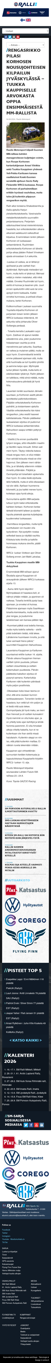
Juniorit (24, 1325)
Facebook (6, 1229)
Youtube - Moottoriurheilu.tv (13, 1239)
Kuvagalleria (36, 1290)
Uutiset (34, 1287)
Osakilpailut (8, 1280)
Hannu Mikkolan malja (11, 1270)
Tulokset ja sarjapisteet (29, 1334)
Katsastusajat (7, 1264)
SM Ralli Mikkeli (8, 1284)
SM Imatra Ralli (8, 1293)
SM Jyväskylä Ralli (10, 1296)
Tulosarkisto (36, 1307)
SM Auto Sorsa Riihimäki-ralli (14, 1290)
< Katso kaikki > (25, 1040)
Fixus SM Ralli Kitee (10, 1299)
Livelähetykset (8, 1317)
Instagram (6, 1236)
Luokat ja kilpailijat (9, 1251)
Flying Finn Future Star (11, 1267)
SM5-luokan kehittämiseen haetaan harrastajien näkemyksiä (21, 823)
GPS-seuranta (8, 1261)
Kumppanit (25, 1314)
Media (34, 1280)
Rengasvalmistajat (27, 1317)
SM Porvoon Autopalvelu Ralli (14, 1303)
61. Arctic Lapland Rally (12, 1287)
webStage (33, 1357)
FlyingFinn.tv (9, 1314)
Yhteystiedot (9, 1325)
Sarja (5, 1248)
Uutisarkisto (18, 880)
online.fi (46, 1360)
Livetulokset (36, 1304)
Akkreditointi (36, 1284)
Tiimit (4, 1254)
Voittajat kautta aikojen (11, 1273)
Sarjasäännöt (7, 1257)
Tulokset (35, 1297)
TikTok (5, 1242)
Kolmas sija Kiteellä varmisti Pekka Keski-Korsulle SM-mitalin (23, 868)
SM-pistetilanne (37, 1301)
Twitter (5, 1232)
